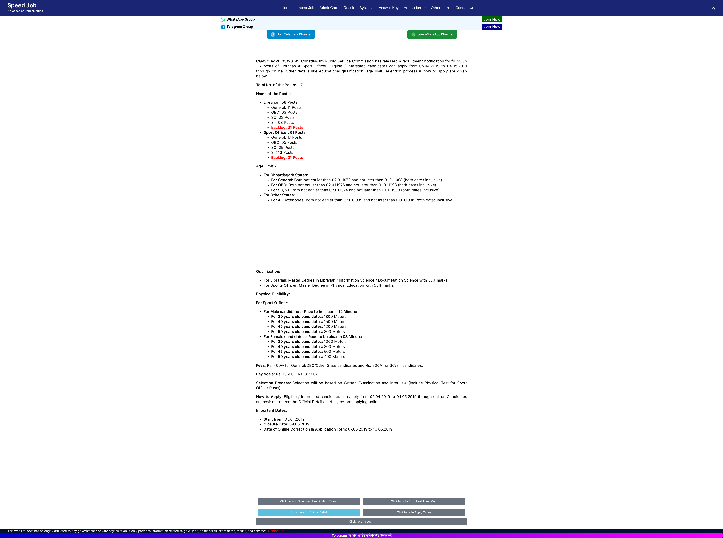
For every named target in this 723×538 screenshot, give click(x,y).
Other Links (440, 8)
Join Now (492, 19)
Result (349, 8)
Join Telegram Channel (294, 34)
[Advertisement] (361, 47)
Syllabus (366, 8)
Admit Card (329, 8)
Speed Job (22, 5)
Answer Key (389, 8)
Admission (412, 8)
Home (286, 8)
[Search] (713, 8)
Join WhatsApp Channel (435, 34)
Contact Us (464, 8)
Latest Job (305, 8)
